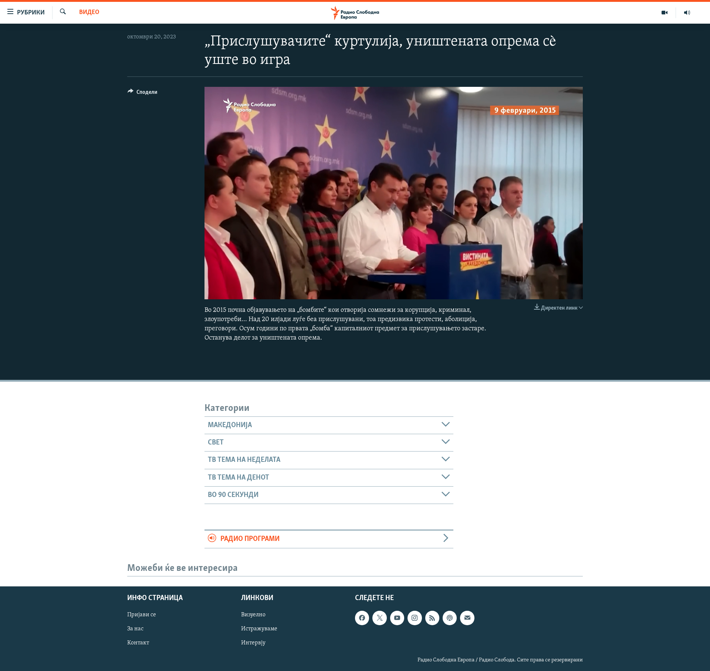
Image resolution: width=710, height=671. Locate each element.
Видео (89, 12)
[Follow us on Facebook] (362, 618)
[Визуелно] (664, 12)
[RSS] (432, 618)
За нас (135, 629)
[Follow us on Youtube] (397, 618)
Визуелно (253, 615)
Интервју (253, 643)
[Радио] (687, 12)
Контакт (138, 643)
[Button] (142, 94)
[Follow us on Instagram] (415, 618)
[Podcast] (450, 618)
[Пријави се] (467, 618)
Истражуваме (259, 629)
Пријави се (141, 615)
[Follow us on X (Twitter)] (379, 618)
